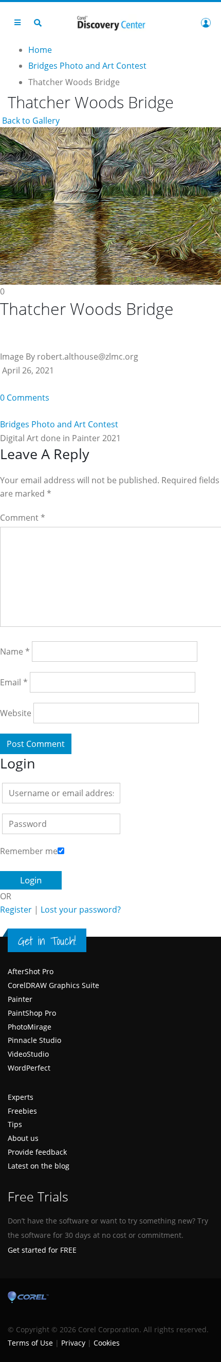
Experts (20, 1097)
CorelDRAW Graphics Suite (53, 985)
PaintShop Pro (32, 1013)
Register (16, 909)
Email (14, 682)
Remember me (29, 851)
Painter (20, 999)
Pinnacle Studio (34, 1040)
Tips (15, 1124)
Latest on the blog (38, 1166)
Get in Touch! (47, 941)
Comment (22, 517)
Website (15, 713)
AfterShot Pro (30, 971)
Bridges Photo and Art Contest (59, 424)
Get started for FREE (42, 1250)
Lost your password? (81, 909)
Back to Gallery (30, 120)
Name (15, 651)
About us (23, 1138)
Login (205, 22)
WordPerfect (29, 1068)
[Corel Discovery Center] (110, 22)
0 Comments (24, 397)
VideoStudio (28, 1054)
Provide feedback (37, 1152)
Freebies (22, 1111)
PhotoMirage (29, 1027)
